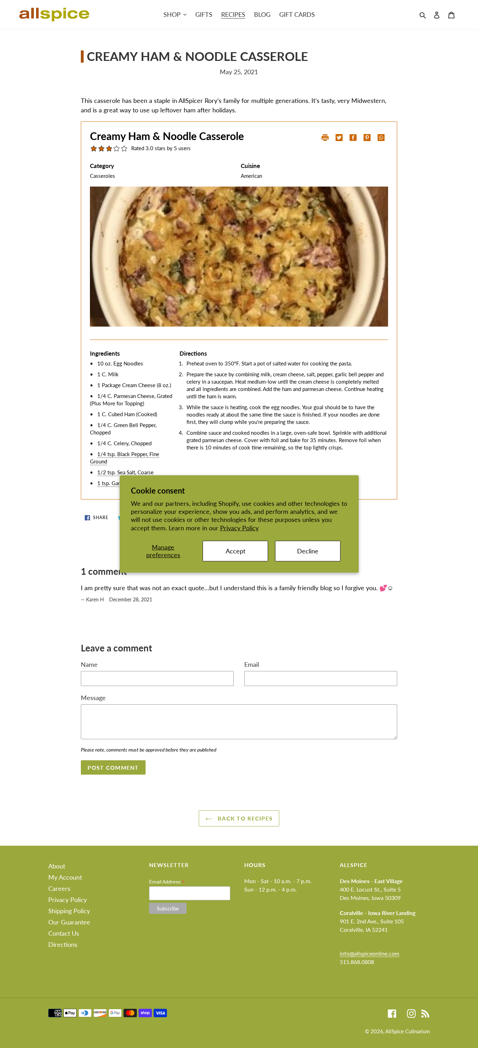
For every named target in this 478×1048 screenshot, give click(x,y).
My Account (65, 877)
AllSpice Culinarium (407, 1031)
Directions (62, 944)
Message (93, 697)
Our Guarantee (69, 922)
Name (89, 664)
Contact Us (63, 933)
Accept (235, 551)
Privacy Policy (239, 528)
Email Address (167, 882)
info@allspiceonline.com (369, 953)
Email (251, 664)
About (56, 866)
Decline (307, 551)
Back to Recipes (244, 818)
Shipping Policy (69, 911)
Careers (59, 888)
